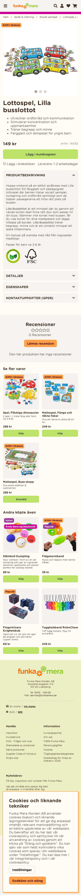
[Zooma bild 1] (40, 58)
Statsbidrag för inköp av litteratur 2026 (57, 759)
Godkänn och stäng (27, 880)
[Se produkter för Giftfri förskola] (13, 262)
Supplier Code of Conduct (21, 753)
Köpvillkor (12, 733)
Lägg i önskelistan (20, 164)
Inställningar (22, 870)
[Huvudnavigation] (7, 6)
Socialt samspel (48, 17)
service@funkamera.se (43, 695)
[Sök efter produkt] (55, 5)
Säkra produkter (15, 749)
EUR (12, 712)
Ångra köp (12, 758)
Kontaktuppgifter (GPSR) (29, 298)
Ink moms (29, 706)
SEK (20, 712)
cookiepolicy (19, 862)
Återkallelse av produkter (20, 745)
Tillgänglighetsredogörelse (59, 753)
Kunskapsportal (52, 733)
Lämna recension (40, 343)
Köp (60, 650)
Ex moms (15, 706)
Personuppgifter (53, 745)
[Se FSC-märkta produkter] (31, 262)
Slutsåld (21, 499)
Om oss (48, 737)
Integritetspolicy (28, 858)
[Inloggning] (62, 5)
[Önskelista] (68, 5)
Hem (5, 17)
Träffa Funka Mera (54, 741)
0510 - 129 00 (42, 692)
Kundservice (13, 737)
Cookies (48, 749)
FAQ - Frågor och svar (19, 741)
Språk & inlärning (24, 17)
